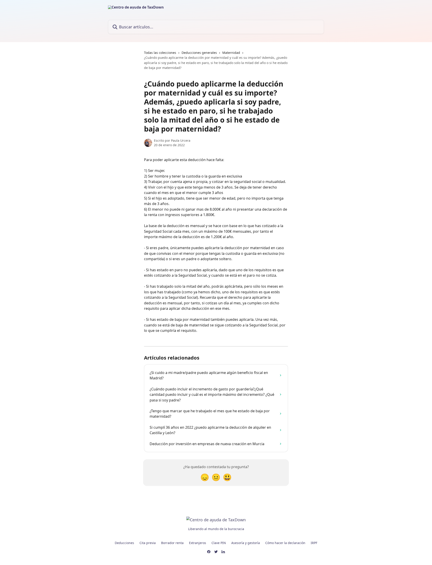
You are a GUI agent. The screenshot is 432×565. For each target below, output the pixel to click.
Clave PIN (219, 543)
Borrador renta (172, 543)
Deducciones (124, 543)
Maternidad (231, 52)
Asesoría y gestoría (245, 543)
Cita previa (148, 543)
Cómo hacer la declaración (285, 543)
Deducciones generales (199, 52)
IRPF (314, 543)
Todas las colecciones (160, 52)
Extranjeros (197, 543)
